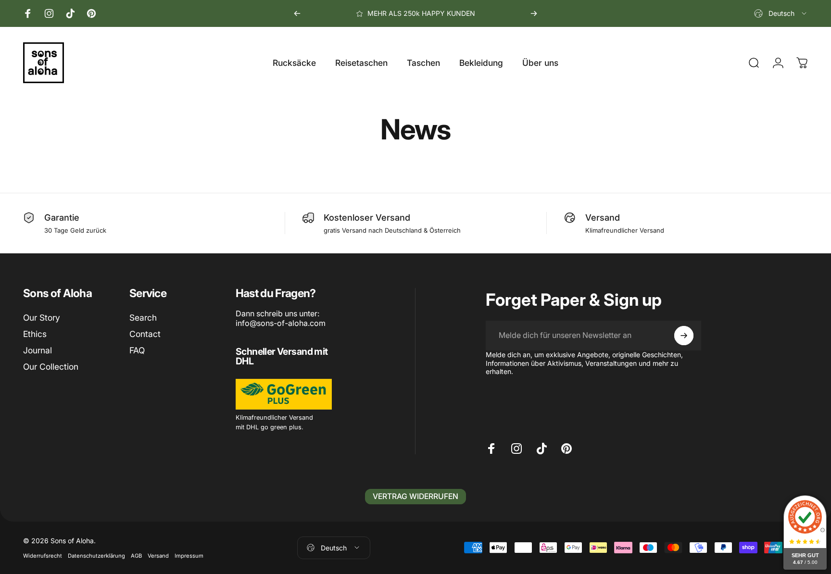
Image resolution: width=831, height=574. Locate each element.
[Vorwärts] (533, 13)
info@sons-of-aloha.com (281, 323)
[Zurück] (297, 13)
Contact (145, 334)
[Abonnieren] (683, 335)
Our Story (41, 317)
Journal (37, 350)
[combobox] (781, 13)
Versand (158, 555)
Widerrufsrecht (42, 555)
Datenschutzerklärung (96, 555)
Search (143, 317)
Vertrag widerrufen (415, 496)
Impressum (189, 555)
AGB (136, 555)
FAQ (137, 350)
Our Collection (50, 367)
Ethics (35, 334)
